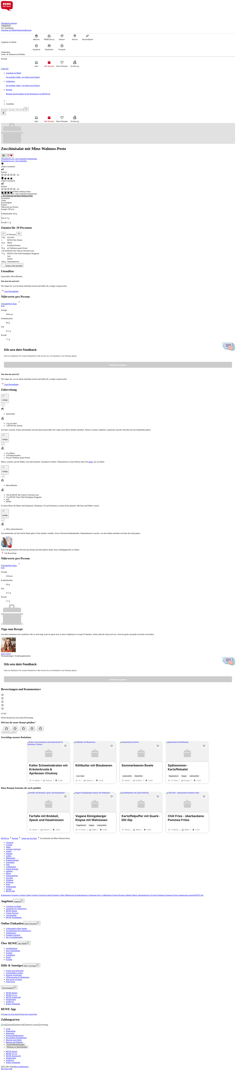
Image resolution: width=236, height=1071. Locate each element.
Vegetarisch (5, 159)
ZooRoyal (10, 1002)
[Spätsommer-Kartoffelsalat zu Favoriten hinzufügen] (204, 746)
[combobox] (12, 110)
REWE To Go (11, 995)
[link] (120, 75)
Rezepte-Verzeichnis (14, 975)
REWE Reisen (11, 993)
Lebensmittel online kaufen (16, 928)
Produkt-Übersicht (13, 935)
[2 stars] (15, 728)
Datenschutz (10, 1031)
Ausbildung (10, 955)
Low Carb (14, 159)
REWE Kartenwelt (13, 997)
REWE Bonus (11, 911)
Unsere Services (12, 913)
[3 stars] (23, 728)
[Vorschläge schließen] (3, 113)
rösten (90, 462)
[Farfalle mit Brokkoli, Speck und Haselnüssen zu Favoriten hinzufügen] (65, 797)
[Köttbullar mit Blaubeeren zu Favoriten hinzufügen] (112, 746)
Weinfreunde (11, 999)
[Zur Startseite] (9, 15)
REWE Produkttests (14, 917)
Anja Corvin (6, 654)
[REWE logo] (5, 69)
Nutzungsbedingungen (14, 1035)
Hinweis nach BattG (14, 1040)
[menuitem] (36, 37)
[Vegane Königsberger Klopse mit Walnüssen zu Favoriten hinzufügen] (112, 797)
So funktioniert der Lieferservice (18, 931)
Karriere (9, 953)
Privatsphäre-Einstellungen (16, 1038)
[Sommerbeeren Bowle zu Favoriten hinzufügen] (158, 746)
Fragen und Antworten (14, 971)
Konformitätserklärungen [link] (15, 1044)
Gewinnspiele (11, 915)
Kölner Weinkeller (13, 1004)
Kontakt (9, 959)
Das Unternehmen (13, 951)
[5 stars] (40, 728)
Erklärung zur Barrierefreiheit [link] (17, 1047)
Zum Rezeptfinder (11, 291)
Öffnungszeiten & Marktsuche (17, 977)
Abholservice (11, 933)
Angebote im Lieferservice (16, 909)
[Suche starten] (26, 109)
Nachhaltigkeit (11, 948)
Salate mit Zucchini (29, 838)
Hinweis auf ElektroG (14, 1042)
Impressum (10, 1033)
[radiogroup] (118, 728)
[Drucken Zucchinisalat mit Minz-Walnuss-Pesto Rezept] (3, 156)
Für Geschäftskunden (14, 937)
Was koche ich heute (14, 979)
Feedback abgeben (118, 365)
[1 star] (6, 728)
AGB (8, 1029)
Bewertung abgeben (9, 732)
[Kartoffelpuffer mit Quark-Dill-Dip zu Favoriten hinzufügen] (158, 797)
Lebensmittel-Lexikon (14, 973)
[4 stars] (32, 728)
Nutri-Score (10, 982)
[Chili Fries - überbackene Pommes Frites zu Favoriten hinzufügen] (204, 797)
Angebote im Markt (13, 906)
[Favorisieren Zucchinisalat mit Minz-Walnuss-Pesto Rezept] (10, 156)
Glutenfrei (23, 159)
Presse (8, 957)
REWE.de (5, 838)
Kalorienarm (32, 159)
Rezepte (15, 838)
